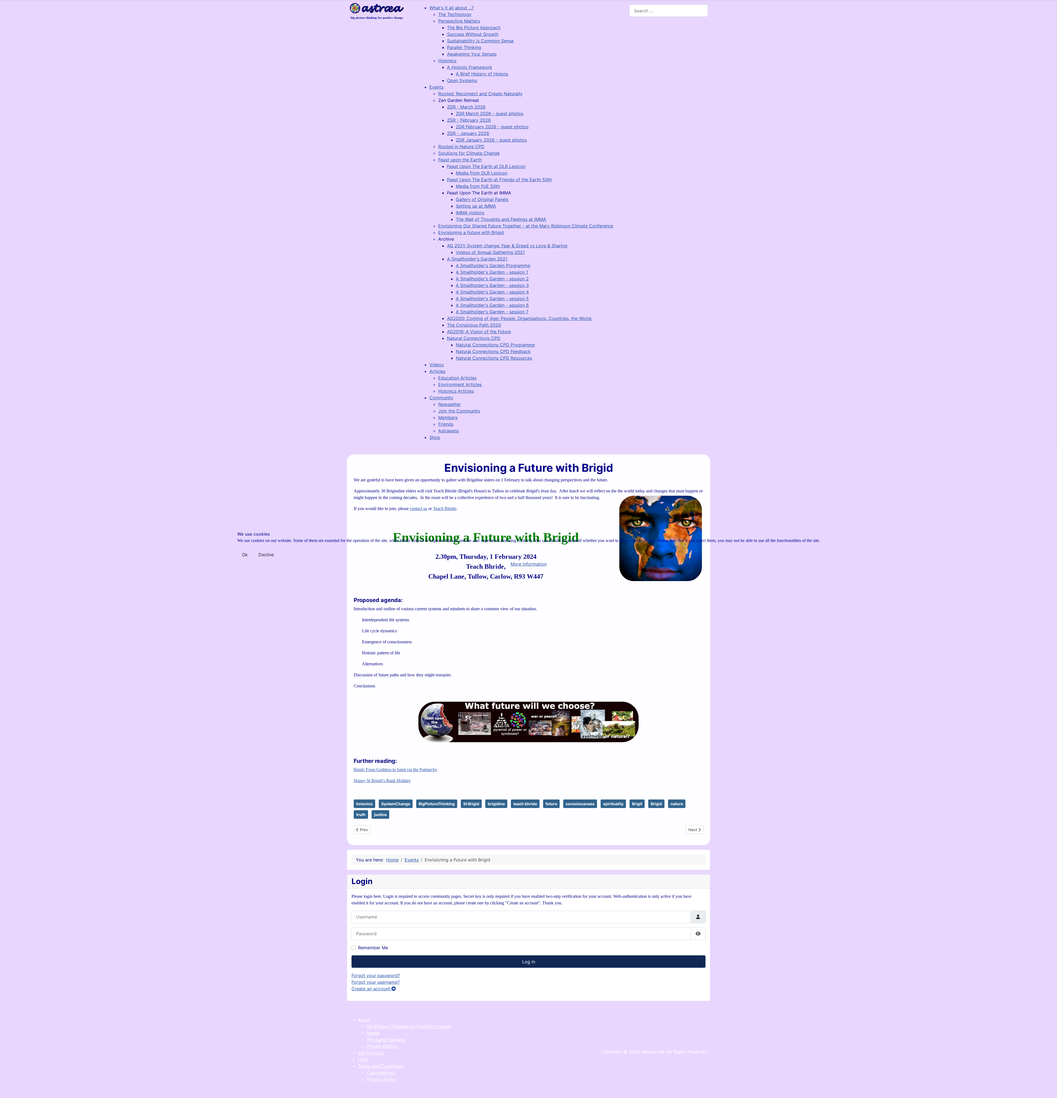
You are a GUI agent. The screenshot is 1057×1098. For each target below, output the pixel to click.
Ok (245, 554)
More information (529, 564)
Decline (266, 554)
